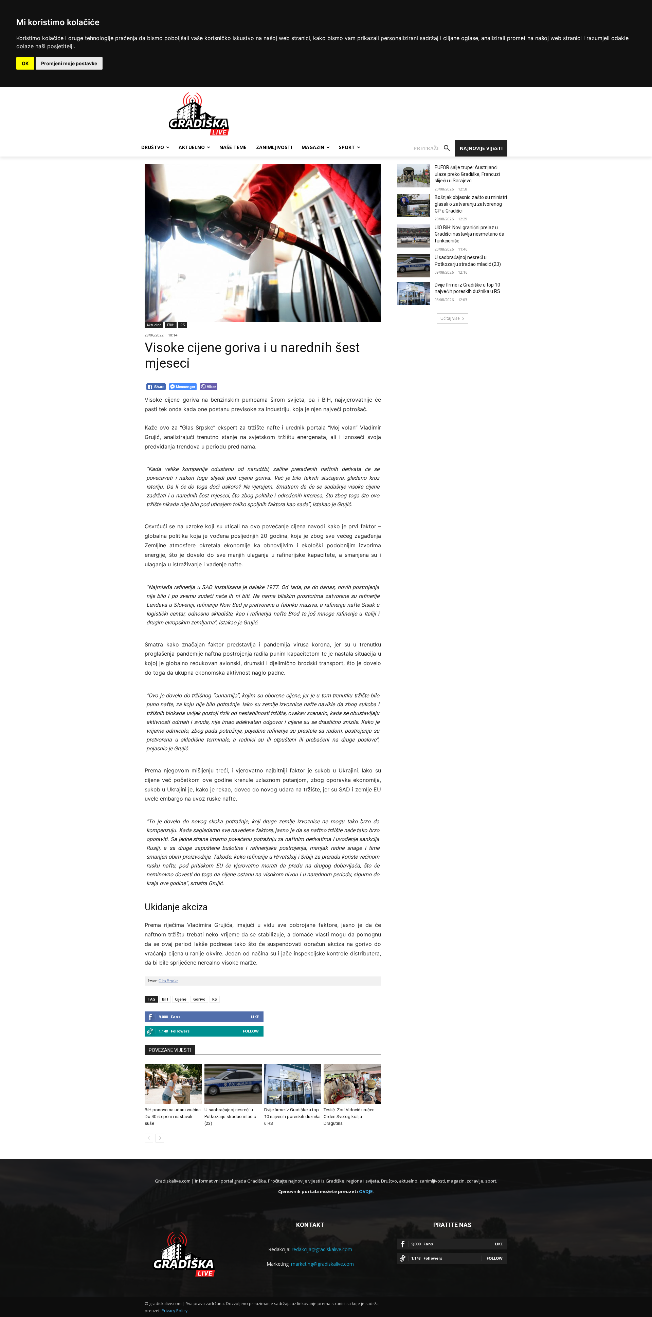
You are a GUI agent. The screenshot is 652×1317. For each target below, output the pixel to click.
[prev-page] (149, 1138)
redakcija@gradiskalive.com (322, 1249)
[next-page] (160, 1138)
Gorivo (199, 999)
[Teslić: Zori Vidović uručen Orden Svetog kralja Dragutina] (352, 1084)
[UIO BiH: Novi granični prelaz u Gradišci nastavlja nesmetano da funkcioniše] (413, 236)
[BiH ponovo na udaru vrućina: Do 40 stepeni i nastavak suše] (173, 1084)
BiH (165, 999)
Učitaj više (450, 318)
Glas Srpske (168, 980)
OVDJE (366, 1191)
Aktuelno (154, 325)
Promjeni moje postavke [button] (69, 63)
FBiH (171, 325)
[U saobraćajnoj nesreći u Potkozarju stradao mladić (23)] (233, 1084)
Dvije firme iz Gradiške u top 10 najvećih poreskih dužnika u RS (292, 1116)
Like (255, 1016)
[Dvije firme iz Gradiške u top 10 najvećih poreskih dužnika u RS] (293, 1084)
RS (182, 325)
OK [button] (25, 63)
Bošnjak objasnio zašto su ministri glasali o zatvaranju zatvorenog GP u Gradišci (471, 204)
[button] (434, 148)
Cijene (180, 999)
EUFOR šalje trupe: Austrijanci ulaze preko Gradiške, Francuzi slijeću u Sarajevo (467, 174)
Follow (251, 1031)
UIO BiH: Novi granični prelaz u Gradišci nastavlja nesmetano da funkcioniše (469, 234)
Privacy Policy (174, 1311)
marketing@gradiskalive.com (322, 1264)
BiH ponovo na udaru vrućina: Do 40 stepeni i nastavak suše (173, 1116)
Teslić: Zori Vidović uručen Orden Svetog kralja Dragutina (349, 1116)
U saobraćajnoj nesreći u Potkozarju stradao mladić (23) (230, 1116)
